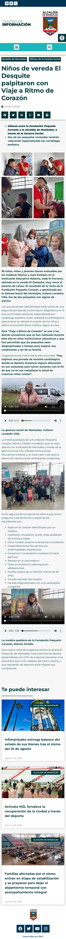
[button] (16, 47)
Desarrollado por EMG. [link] (33, 936)
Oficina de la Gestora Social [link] (45, 59)
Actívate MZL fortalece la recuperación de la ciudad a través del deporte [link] (33, 811)
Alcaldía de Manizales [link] (14, 59)
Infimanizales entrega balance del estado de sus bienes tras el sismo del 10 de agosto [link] (32, 744)
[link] (62, 38)
